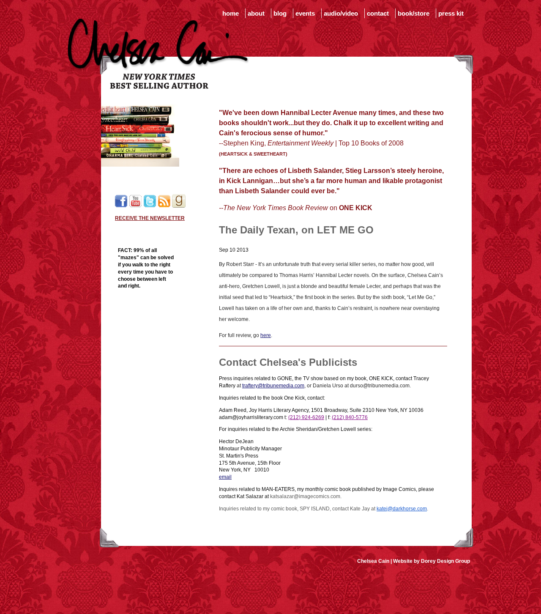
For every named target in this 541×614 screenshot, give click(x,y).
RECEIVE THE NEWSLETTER (150, 218)
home (230, 13)
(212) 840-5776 (350, 417)
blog (280, 13)
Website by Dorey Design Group (431, 561)
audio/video (341, 13)
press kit (451, 13)
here (265, 335)
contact (378, 13)
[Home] (158, 87)
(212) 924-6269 (306, 417)
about (256, 13)
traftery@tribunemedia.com (273, 386)
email (225, 477)
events (305, 13)
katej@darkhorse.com (402, 509)
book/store (413, 13)
